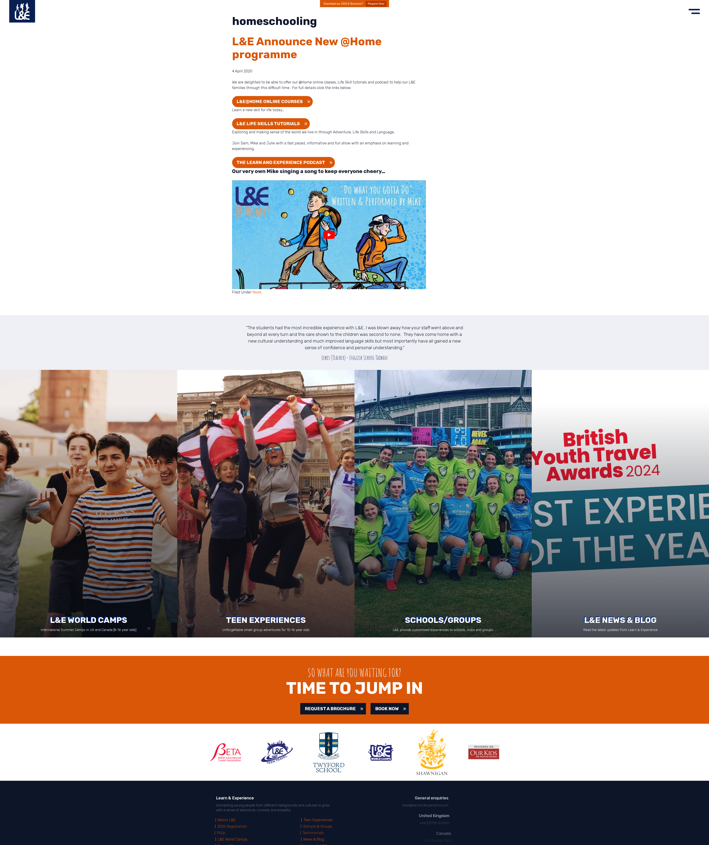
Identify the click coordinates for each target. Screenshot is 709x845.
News (257, 292)
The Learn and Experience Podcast (281, 162)
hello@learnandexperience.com (423, 805)
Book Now (387, 708)
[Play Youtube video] (329, 234)
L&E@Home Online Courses (270, 101)
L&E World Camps (233, 839)
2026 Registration (233, 826)
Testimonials (314, 833)
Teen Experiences (318, 820)
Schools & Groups (318, 826)
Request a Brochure (330, 708)
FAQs (222, 833)
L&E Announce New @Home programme (307, 48)
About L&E (227, 820)
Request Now (376, 3)
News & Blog (314, 839)
